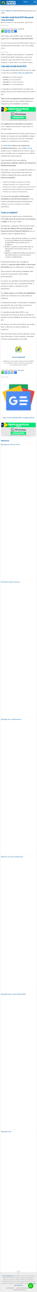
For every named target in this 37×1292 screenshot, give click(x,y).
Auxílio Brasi (7, 145)
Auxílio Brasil (8, 10)
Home (2, 10)
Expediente (10, 1288)
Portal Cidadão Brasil (7, 1276)
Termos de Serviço (19, 1290)
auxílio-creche (27, 148)
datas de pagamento (25, 73)
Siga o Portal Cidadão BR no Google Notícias (18, 418)
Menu (26, 2)
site (13, 238)
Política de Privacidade (24, 1288)
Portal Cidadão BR (7, 22)
